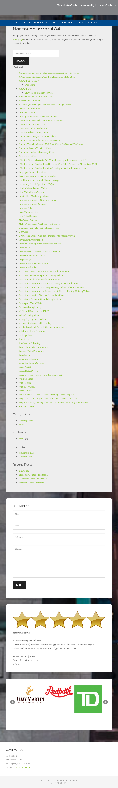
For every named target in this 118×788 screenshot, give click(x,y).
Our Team (30, 84)
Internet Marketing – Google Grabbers (38, 200)
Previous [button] (12, 702)
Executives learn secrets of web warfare (38, 176)
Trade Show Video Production (33, 347)
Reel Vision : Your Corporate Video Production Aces (44, 271)
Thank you (24, 339)
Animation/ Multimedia (30, 100)
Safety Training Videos (29, 315)
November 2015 (27, 452)
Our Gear (23, 231)
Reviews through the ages (31, 307)
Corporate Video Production (33, 128)
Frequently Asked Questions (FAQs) (36, 184)
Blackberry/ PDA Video (30, 108)
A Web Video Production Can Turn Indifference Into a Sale (47, 76)
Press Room (24, 247)
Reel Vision (70, 780)
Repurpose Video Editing (31, 303)
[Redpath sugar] (36, 692)
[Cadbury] (95, 691)
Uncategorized (26, 420)
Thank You (24, 470)
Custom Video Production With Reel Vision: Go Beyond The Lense (51, 144)
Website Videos (26, 390)
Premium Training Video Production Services (40, 243)
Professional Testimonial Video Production (39, 251)
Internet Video (26, 207)
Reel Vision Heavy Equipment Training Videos (41, 275)
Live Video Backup (28, 215)
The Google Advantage (30, 343)
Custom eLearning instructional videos (37, 136)
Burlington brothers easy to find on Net (38, 116)
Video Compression (28, 358)
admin (22, 438)
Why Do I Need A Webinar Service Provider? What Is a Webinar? (49, 398)
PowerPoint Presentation (31, 239)
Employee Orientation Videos (33, 172)
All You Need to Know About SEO (35, 96)
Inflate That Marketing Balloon (34, 196)
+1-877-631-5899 (21, 767)
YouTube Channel (27, 406)
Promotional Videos (28, 267)
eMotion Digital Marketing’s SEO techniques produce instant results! (52, 160)
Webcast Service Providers (31, 482)
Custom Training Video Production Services (40, 140)
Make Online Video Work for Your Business (39, 223)
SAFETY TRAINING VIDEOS (34, 311)
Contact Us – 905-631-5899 (32, 124)
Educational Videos (28, 156)
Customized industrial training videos (36, 152)
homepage (18, 39)
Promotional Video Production (33, 263)
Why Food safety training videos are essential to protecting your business (54, 402)
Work (21, 424)
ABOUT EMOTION (29, 80)
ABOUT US (25, 88)
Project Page (25, 259)
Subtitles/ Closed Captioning (33, 331)
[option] (36, 692)
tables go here (25, 335)
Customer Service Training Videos (35, 148)
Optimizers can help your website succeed (39, 227)
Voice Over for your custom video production (40, 374)
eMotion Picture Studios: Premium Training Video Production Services (52, 168)
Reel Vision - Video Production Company (22, 8)
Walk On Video (26, 378)
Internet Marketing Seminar (32, 204)
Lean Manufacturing (29, 211)
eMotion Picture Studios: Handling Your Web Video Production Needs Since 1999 (58, 164)
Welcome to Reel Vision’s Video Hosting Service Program (46, 394)
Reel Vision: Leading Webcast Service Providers (41, 295)
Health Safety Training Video (33, 188)
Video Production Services (31, 362)
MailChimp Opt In (28, 219)
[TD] (66, 699)
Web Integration (27, 386)
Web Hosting (25, 382)
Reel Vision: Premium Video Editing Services (40, 299)
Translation (24, 354)
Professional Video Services (32, 255)
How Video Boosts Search (31, 192)
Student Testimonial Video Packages (36, 323)
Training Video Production (31, 351)
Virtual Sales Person (28, 370)
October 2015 (25, 456)
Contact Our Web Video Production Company (41, 120)
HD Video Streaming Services (39, 92)
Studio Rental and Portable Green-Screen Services (43, 327)
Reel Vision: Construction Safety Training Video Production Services (51, 287)
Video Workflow (26, 366)
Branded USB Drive (28, 112)
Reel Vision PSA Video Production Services (39, 279)
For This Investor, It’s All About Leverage (39, 180)
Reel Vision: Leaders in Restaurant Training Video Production (48, 283)
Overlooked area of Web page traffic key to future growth (47, 235)
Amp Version (59, 783)
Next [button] (105, 702)
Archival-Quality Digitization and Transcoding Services (45, 104)
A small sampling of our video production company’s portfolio (49, 72)
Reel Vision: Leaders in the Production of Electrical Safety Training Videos (54, 291)
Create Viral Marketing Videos (34, 132)
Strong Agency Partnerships (32, 319)
